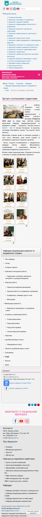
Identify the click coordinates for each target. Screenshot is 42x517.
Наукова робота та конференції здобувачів (22, 291)
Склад (7, 263)
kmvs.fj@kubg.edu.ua (12, 377)
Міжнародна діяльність (14, 450)
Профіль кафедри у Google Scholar (20, 383)
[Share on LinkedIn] (35, 405)
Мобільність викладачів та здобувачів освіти (20, 309)
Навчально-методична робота (16, 271)
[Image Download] (26, 226)
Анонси (7, 361)
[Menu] (39, 74)
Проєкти (9, 452)
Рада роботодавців (14, 327)
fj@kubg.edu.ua (13, 438)
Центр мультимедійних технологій (17, 465)
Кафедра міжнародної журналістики (18, 501)
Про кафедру (10, 259)
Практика (8, 336)
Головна (11, 83)
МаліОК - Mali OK (8, 128)
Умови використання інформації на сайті (16, 506)
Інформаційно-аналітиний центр (17, 468)
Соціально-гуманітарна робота (16, 314)
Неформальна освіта (14, 344)
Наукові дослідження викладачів (18, 287)
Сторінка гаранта (11, 267)
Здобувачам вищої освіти (14, 340)
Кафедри (28, 83)
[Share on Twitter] (32, 405)
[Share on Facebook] (29, 405)
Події (7, 90)
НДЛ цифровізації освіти (10, 511)
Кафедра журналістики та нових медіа (19, 498)
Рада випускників (13, 323)
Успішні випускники (14, 319)
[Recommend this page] (38, 405)
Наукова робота (11, 282)
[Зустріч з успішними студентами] (9, 163)
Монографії (11, 299)
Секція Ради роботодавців (16, 331)
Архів (7, 365)
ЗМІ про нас (10, 455)
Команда (9, 447)
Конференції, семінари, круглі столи (19, 295)
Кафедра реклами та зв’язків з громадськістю (22, 491)
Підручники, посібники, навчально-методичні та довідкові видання (19, 277)
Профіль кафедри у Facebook (18, 388)
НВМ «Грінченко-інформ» (14, 476)
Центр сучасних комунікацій (16, 462)
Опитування (9, 353)
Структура (19, 83)
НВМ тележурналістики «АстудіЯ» (17, 478)
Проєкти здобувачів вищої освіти (17, 348)
